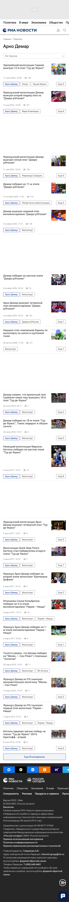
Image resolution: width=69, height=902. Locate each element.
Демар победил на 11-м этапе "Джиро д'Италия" (21, 185)
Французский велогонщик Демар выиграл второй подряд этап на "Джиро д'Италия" (23, 95)
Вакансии (8, 807)
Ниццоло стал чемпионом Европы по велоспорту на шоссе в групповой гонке (25, 333)
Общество (22, 788)
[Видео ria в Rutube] (56, 769)
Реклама (27, 793)
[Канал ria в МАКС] (9, 769)
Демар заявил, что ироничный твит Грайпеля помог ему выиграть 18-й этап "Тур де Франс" (24, 397)
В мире (50, 788)
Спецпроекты (11, 793)
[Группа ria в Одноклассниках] (44, 769)
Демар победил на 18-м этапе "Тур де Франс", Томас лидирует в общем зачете (25, 423)
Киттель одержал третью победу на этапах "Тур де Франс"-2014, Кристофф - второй (24, 734)
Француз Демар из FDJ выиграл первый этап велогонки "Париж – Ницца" (23, 708)
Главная (7, 39)
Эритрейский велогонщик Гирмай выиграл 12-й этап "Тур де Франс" (23, 67)
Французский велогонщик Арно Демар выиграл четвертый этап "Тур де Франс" (25, 525)
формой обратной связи (33, 861)
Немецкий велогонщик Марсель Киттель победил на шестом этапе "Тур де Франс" (23, 449)
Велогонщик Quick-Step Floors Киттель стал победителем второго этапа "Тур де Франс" (24, 551)
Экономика (37, 788)
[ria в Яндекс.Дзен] (21, 769)
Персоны (17, 39)
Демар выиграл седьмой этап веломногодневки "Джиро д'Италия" (25, 213)
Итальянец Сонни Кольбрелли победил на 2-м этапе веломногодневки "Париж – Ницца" (24, 604)
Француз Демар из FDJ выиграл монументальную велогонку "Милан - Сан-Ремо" (25, 682)
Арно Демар (16, 46)
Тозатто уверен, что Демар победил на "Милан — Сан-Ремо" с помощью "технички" (25, 656)
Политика (8, 788)
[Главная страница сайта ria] (19, 30)
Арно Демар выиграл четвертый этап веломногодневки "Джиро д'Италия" (22, 305)
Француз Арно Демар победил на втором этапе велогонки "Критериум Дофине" (25, 576)
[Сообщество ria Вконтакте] (33, 769)
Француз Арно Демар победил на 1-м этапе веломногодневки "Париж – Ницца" (25, 630)
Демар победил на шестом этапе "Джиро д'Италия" (23, 277)
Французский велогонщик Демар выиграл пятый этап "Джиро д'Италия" (23, 159)
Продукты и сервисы (47, 793)
